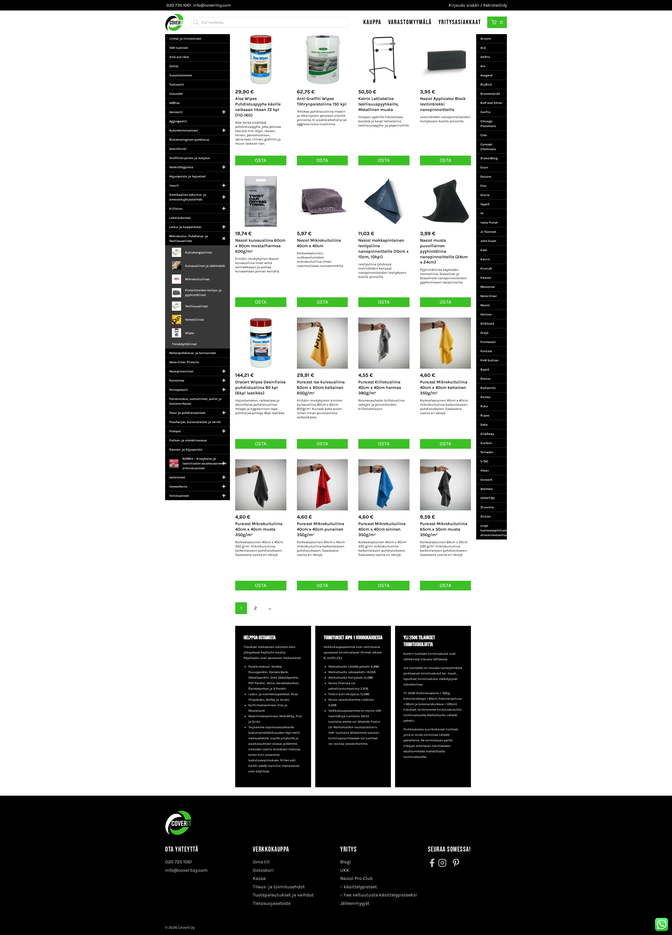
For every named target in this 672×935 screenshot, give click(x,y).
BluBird (486, 84)
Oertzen (486, 314)
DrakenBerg (489, 158)
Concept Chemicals (488, 146)
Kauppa (372, 22)
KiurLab (486, 268)
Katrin (485, 259)
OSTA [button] (260, 160)
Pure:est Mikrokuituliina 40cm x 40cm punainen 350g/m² (320, 529)
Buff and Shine (491, 103)
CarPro (485, 112)
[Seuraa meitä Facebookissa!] (432, 863)
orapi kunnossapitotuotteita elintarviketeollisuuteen (493, 530)
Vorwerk (486, 480)
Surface (486, 443)
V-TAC (484, 461)
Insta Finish (489, 222)
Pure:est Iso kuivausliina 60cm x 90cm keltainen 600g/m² (321, 387)
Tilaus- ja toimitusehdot (279, 887)
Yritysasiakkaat (459, 22)
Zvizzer (485, 516)
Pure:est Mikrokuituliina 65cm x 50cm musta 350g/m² (443, 529)
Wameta (486, 489)
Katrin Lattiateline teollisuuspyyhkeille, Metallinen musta (378, 104)
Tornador (487, 452)
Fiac (483, 186)
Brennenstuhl (490, 94)
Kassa (259, 878)
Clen (483, 135)
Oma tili (261, 862)
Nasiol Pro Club (356, 878)
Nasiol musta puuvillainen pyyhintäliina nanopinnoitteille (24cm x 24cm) (444, 251)
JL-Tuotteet (488, 232)
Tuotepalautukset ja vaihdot (283, 895)
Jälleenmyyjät (355, 903)
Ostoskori (263, 870)
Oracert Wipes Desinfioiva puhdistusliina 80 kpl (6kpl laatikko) (260, 387)
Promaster (488, 342)
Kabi (483, 250)
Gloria (485, 195)
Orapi (484, 333)
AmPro (485, 57)
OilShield (487, 323)
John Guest (488, 241)
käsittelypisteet (360, 887)
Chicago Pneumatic (488, 123)
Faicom (485, 176)
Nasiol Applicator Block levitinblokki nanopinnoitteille (443, 104)
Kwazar (485, 277)
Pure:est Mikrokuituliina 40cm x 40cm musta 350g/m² (258, 529)
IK (482, 213)
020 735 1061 (178, 862)
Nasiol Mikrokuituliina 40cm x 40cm (319, 243)
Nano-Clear (488, 296)
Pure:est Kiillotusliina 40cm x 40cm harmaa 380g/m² (379, 387)
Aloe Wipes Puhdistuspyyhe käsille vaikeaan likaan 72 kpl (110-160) (258, 106)
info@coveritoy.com (186, 870)
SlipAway (487, 434)
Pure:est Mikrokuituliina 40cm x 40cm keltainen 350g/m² (443, 387)
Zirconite (487, 507)
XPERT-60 (487, 498)
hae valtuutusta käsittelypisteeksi (380, 895)
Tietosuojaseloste (272, 903)
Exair (484, 167)
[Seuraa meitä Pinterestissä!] (454, 863)
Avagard (486, 75)
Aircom (485, 38)
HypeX (485, 204)
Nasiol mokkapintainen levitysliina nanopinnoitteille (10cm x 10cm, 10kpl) (383, 248)
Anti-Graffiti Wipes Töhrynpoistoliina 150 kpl (321, 101)
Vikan (484, 470)
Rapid (484, 369)
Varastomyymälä (410, 22)
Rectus (485, 379)
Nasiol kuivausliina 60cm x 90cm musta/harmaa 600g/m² (260, 246)
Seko (484, 424)
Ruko (484, 406)
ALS (483, 48)
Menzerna (487, 287)
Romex (485, 397)
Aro (482, 66)
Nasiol (485, 305)
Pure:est (486, 351)
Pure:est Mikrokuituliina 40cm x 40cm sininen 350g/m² (382, 529)
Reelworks (488, 388)
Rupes (484, 415)
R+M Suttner (489, 360)
